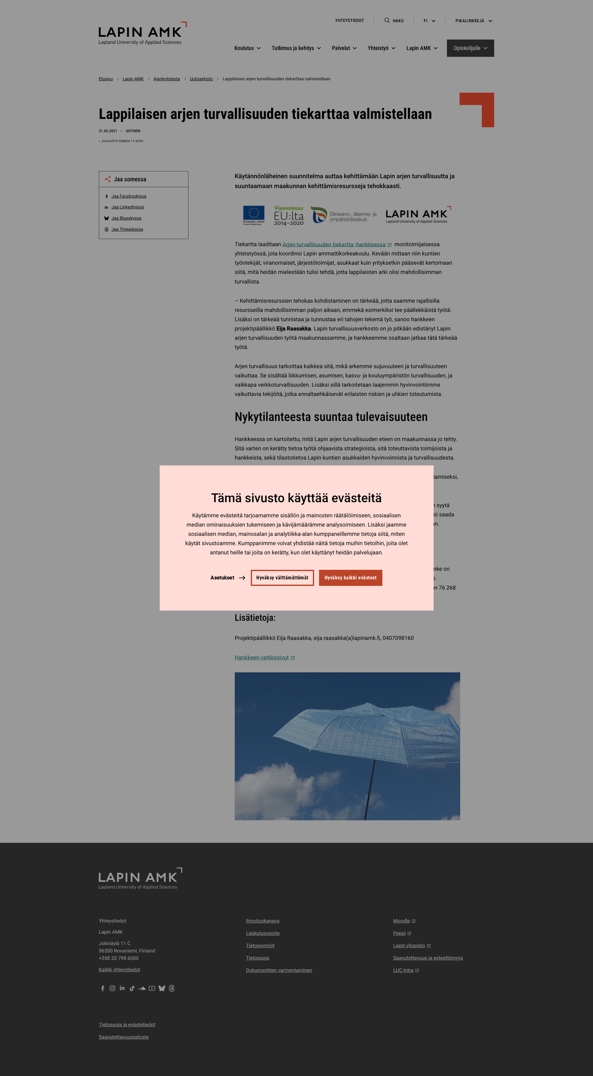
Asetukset (222, 578)
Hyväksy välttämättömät (282, 578)
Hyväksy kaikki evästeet (351, 578)
